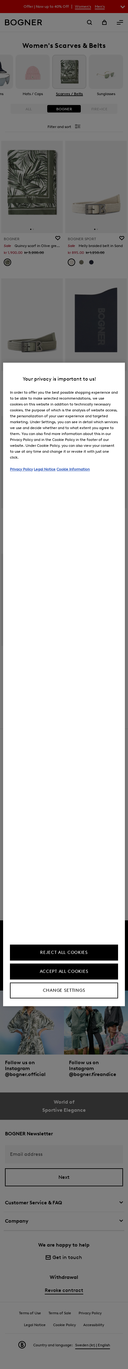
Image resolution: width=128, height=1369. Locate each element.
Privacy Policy (21, 469)
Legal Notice (45, 469)
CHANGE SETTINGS (64, 990)
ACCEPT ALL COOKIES (64, 971)
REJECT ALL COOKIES (64, 952)
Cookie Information (73, 469)
